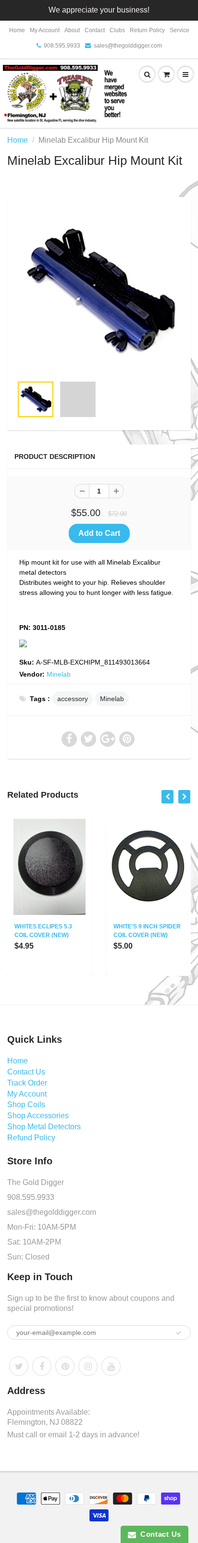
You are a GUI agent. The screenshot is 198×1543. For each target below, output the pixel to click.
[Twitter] (18, 1366)
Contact (95, 30)
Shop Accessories (38, 1115)
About (72, 30)
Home (17, 30)
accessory (72, 699)
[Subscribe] (178, 1333)
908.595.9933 (62, 45)
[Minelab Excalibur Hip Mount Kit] (99, 291)
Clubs (117, 30)
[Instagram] (88, 1366)
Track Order (27, 1083)
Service (179, 30)
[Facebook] (41, 1366)
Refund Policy (31, 1138)
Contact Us (26, 1072)
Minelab (59, 674)
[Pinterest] (64, 1366)
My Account (45, 30)
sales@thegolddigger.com (128, 45)
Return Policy (147, 30)
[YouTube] (111, 1366)
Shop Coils (26, 1104)
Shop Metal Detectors (44, 1127)
